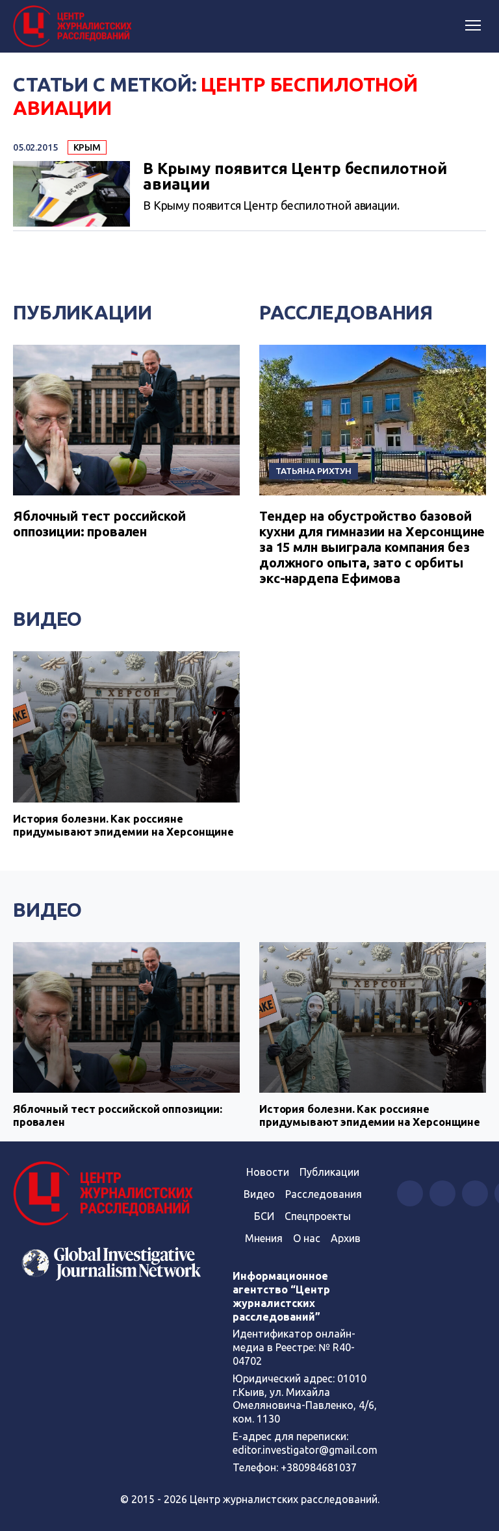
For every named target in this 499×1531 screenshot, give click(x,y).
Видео (47, 619)
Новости (267, 1172)
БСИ (264, 1216)
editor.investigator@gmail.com (305, 1450)
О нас (306, 1238)
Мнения (264, 1238)
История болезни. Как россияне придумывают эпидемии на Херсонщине (123, 825)
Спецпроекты (318, 1216)
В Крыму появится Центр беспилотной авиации (295, 176)
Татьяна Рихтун (313, 471)
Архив (346, 1238)
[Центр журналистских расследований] (74, 26)
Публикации (82, 312)
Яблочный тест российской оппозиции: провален (99, 523)
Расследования (346, 312)
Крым (87, 147)
